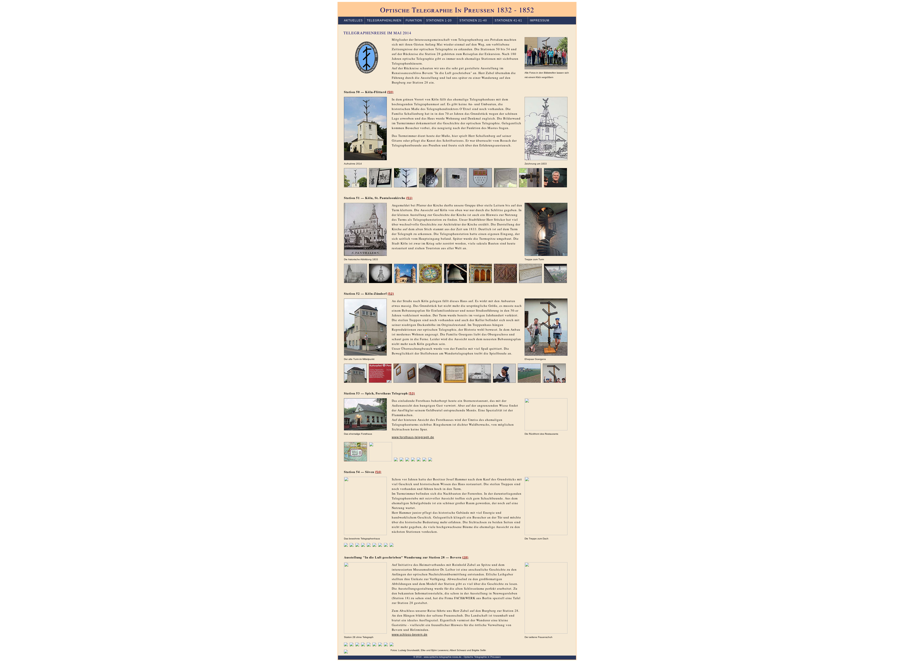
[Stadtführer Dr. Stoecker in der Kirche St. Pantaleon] (505, 282)
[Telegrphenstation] (346, 546)
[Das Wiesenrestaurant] (413, 460)
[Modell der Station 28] (369, 645)
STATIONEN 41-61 (508, 20)
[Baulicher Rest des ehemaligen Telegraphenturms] (407, 460)
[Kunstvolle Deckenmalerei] (430, 282)
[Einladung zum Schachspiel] (374, 546)
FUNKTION (414, 20)
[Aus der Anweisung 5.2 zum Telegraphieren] (454, 381)
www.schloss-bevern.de (409, 634)
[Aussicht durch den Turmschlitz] (555, 282)
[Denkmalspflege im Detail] (530, 186)
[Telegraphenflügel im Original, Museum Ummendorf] (363, 645)
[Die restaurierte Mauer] (369, 546)
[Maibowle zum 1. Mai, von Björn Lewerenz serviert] (424, 460)
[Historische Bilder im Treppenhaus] (405, 381)
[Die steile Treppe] (430, 381)
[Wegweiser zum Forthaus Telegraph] (396, 460)
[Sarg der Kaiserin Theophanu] (530, 282)
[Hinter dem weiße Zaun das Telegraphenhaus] (363, 546)
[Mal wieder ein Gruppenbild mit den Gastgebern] (554, 381)
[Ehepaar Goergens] (504, 381)
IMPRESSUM (539, 20)
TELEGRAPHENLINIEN (384, 20)
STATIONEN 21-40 (473, 20)
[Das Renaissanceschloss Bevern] (346, 645)
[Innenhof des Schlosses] (351, 645)
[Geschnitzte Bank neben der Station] (391, 645)
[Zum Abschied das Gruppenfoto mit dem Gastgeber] (555, 186)
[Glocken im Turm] (455, 282)
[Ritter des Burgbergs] (386, 645)
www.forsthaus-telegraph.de (413, 437)
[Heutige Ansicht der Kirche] (405, 282)
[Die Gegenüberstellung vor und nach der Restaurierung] (351, 546)
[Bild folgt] (430, 460)
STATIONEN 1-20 (439, 20)
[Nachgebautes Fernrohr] (391, 546)
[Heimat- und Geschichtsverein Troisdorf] (401, 460)
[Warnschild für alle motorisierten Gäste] (380, 460)
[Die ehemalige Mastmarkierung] (380, 546)
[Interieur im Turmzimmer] (386, 546)
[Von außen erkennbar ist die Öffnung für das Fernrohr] (455, 186)
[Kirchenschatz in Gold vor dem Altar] (480, 282)
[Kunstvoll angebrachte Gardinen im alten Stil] (505, 186)
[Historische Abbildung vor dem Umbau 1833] (355, 282)
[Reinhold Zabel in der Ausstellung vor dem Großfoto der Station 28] (374, 645)
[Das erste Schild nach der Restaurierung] (357, 546)
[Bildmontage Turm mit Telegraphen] (380, 282)
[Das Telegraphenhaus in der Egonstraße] (355, 186)
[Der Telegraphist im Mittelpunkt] (357, 645)
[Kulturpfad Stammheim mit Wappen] (480, 186)
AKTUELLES (351, 20)
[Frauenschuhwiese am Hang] (380, 645)
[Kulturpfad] (380, 381)
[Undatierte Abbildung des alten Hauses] (479, 381)
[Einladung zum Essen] (419, 460)
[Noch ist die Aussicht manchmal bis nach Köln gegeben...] (529, 381)
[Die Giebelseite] (405, 186)
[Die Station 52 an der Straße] (355, 381)
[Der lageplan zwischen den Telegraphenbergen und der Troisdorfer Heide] (355, 460)
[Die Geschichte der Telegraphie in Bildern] (380, 186)
